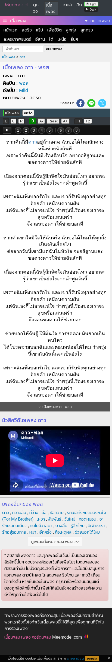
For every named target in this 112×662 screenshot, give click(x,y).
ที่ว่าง (33, 512)
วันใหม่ (69, 519)
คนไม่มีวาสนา (41, 525)
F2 (88, 121)
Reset (53, 121)
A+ (65, 121)
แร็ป (39, 30)
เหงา (41, 519)
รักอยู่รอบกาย (14, 532)
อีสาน (40, 39)
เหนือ (62, 39)
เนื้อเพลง (18, 20)
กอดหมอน (87, 519)
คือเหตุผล (63, 532)
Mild (23, 90)
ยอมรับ (92, 658)
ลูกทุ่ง (71, 30)
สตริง (27, 30)
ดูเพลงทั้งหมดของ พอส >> (55, 541)
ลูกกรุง (86, 30)
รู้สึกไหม (78, 525)
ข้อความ (57, 512)
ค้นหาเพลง (54, 49)
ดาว (22, 57)
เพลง (26, 637)
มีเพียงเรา (96, 525)
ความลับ (19, 512)
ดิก (79, 4)
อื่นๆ (74, 39)
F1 (78, 121)
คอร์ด (28, 113)
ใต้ (51, 39)
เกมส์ (67, 4)
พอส (24, 83)
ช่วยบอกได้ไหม (87, 532)
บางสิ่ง (61, 525)
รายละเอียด (75, 658)
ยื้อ (44, 512)
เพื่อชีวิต (54, 30)
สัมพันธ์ (54, 519)
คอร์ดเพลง (41, 637)
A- (41, 121)
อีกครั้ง (45, 532)
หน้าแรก (10, 30)
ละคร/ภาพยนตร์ (17, 39)
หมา (32, 532)
